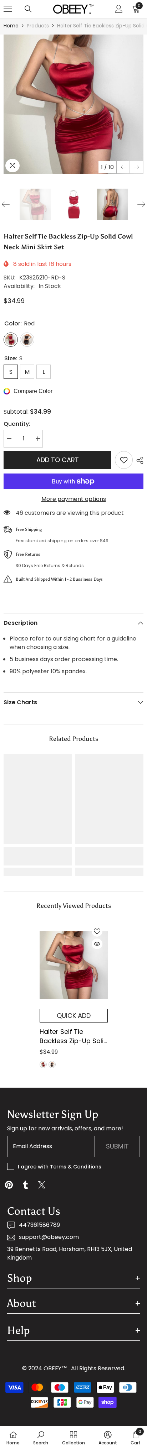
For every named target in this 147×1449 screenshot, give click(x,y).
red (43, 1064)
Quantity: (17, 424)
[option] (73, 104)
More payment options (73, 499)
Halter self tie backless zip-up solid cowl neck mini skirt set (74, 1036)
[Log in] (119, 9)
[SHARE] (138, 460)
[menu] (8, 9)
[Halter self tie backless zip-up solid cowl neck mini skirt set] (74, 965)
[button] (123, 167)
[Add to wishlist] (124, 460)
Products (38, 25)
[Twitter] (41, 1184)
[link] (38, 856)
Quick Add (74, 1015)
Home (11, 25)
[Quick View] (97, 943)
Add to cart (57, 459)
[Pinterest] (8, 1184)
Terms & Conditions (75, 1166)
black (52, 1064)
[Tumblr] (25, 1184)
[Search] (28, 9)
